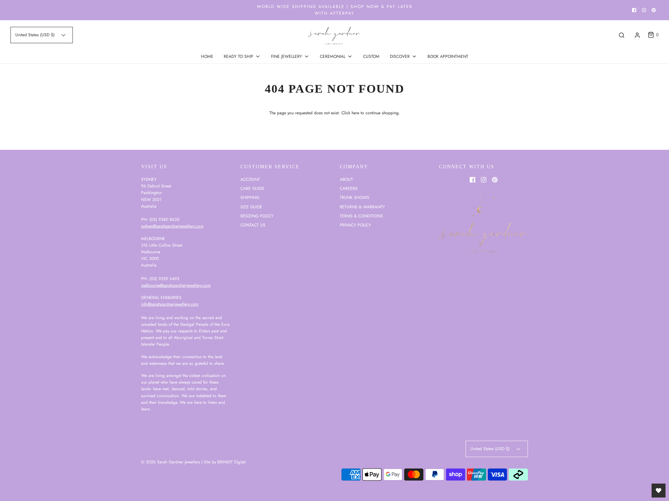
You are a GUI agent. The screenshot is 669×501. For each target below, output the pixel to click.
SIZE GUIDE (251, 207)
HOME (207, 56)
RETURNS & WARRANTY (362, 207)
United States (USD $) (35, 35)
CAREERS (348, 188)
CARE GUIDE (252, 188)
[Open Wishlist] (659, 491)
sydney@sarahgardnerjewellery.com (172, 226)
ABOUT (346, 179)
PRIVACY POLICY (355, 225)
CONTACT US (253, 225)
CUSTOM (371, 56)
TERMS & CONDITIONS (361, 216)
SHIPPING (249, 197)
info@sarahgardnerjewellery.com (169, 304)
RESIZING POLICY (257, 216)
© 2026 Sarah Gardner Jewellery (170, 462)
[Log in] (637, 35)
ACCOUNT (250, 179)
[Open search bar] (621, 35)
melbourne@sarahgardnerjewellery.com (175, 285)
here (355, 113)
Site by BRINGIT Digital (225, 462)
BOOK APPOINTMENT (448, 56)
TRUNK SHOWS (354, 197)
